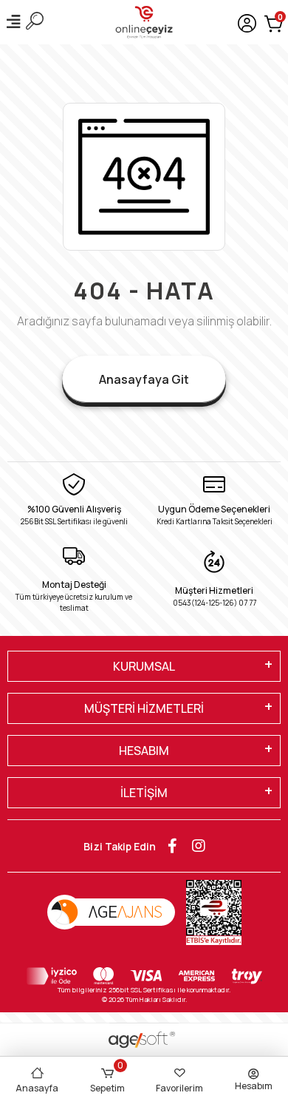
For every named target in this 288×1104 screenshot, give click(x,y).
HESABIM (144, 750)
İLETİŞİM (144, 793)
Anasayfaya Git (144, 379)
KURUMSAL (144, 666)
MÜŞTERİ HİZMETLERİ (144, 708)
